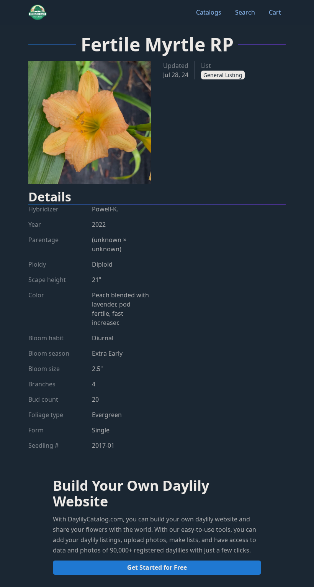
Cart (275, 12)
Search (245, 12)
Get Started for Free (157, 567)
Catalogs (208, 12)
